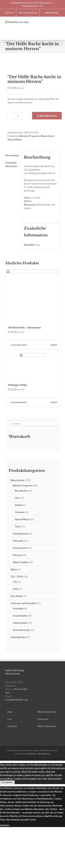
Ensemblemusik (20, 533)
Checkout (12, 726)
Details (54, 345)
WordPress (31, 753)
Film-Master (17, 596)
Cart (9, 719)
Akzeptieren (7, 782)
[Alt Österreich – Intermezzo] (32, 296)
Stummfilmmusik (21, 630)
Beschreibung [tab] (12, 155)
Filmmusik (18, 540)
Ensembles (18, 608)
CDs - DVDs (17, 576)
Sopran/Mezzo (14, 139)
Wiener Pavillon (20, 562)
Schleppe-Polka (17, 385)
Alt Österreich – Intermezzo (24, 327)
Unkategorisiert (18, 637)
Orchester (20, 512)
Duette (18, 505)
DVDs (16, 589)
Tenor (18, 526)
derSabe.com (44, 753)
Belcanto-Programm (30, 136)
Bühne (14, 569)
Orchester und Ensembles (23, 603)
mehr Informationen (52, 778)
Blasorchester (47, 136)
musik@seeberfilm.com (32, 6)
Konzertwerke (20, 548)
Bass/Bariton (21, 490)
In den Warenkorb (47, 115)
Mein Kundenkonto (46, 711)
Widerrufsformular (46, 726)
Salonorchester (20, 622)
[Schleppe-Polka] (32, 366)
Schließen (5, 825)
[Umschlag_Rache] (32, 64)
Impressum (43, 719)
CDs (15, 581)
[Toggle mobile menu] (58, 22)
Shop (9, 711)
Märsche (17, 555)
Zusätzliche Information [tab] (11, 164)
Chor (17, 497)
